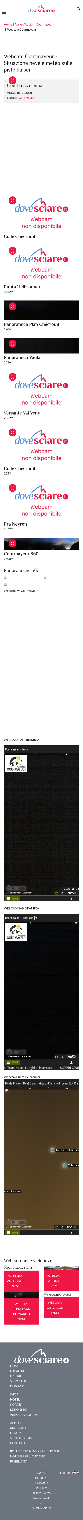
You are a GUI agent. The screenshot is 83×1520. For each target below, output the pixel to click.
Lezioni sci (18, 1409)
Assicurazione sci (24, 1414)
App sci (15, 1423)
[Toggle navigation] (5, 13)
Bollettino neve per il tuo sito (35, 1451)
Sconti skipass (21, 1438)
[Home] (41, 8)
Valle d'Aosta (24, 24)
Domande (18, 1386)
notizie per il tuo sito (28, 1456)
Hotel (15, 1399)
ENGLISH (66, 1472)
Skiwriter (18, 1381)
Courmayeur (44, 24)
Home (8, 24)
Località (17, 1371)
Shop (14, 1394)
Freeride (17, 1376)
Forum (15, 1433)
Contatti (17, 1443)
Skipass (16, 1404)
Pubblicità (18, 1461)
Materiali (18, 1428)
